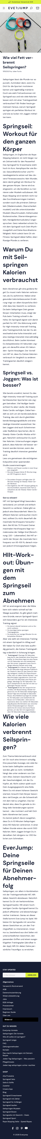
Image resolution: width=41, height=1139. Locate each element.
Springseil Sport (9, 1118)
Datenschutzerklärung (12, 992)
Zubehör (6, 1086)
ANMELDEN (32, 975)
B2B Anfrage (8, 1002)
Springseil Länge (9, 1040)
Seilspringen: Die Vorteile (13, 1033)
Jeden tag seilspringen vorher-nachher (19, 1065)
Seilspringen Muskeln (11, 1108)
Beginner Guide (9, 1012)
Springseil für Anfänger (12, 1102)
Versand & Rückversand (13, 986)
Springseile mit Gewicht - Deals (16, 1115)
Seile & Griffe (8, 1082)
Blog (4, 1092)
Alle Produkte (8, 1076)
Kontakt (6, 1050)
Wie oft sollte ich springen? (14, 1037)
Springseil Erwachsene (12, 1095)
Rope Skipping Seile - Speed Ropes (17, 1121)
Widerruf (8, 1019)
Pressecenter (8, 1005)
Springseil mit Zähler (11, 1099)
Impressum (7, 1009)
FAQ (4, 1043)
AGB (4, 989)
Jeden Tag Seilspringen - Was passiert (19, 1059)
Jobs (5, 999)
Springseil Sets (9, 1079)
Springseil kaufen (10, 1105)
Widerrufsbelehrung (11, 996)
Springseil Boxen (10, 1112)
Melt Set (6, 933)
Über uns (6, 1015)
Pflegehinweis (8, 1062)
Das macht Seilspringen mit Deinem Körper (17, 1054)
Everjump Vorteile (10, 1030)
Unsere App (8, 1089)
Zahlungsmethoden (11, 1046)
